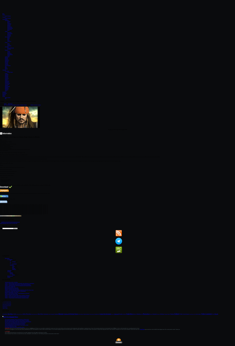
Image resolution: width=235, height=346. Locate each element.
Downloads (13, 104)
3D (10, 262)
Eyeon (6, 42)
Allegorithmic (10, 54)
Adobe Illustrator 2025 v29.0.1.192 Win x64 (8, 223)
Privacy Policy (8, 97)
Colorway (9, 41)
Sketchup (7, 61)
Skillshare (7, 88)
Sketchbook (9, 26)
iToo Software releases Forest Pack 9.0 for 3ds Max (15, 323)
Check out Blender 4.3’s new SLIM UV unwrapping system (16, 324)
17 (6, 304)
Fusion (8, 44)
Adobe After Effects (19, 314)
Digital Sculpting (91, 314)
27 (10, 305)
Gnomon (6, 77)
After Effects (40, 314)
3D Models (4, 93)
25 (8, 305)
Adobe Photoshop (26, 314)
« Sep (3, 308)
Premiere (9, 34)
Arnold (8, 52)
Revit (8, 30)
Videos (25, 104)
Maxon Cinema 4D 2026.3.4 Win (11, 294)
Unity (181, 314)
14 (3, 304)
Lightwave (7, 60)
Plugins (6, 50)
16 (5, 304)
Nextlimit (7, 46)
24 (6, 305)
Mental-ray (9, 53)
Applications (4, 19)
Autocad (9, 24)
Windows (14, 269)
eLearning (96, 314)
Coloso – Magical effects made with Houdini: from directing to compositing (19, 283)
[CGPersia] (10, 216)
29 (4, 306)
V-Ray (8, 51)
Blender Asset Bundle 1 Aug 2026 (11, 292)
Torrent (8, 277)
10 (6, 302)
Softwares (12, 264)
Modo (8, 38)
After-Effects (9, 33)
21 (3, 305)
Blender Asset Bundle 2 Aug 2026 (11, 287)
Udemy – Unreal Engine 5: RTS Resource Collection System (17, 297)
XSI (5, 66)
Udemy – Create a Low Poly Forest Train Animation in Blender (17, 295)
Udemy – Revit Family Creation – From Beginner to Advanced (17, 293)
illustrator (9, 35)
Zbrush (6, 68)
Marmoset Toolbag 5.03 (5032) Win (12, 288)
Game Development (105, 314)
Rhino (6, 67)
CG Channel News (12, 317)
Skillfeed (6, 87)
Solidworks (9, 29)
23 (5, 305)
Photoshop (9, 32)
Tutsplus (6, 89)
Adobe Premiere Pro (34, 314)
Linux (13, 266)
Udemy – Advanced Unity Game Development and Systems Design (18, 285)
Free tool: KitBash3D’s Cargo (10, 326)
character (36, 104)
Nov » (6, 308)
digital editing (80, 314)
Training (172, 314)
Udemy (6, 79)
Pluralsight (7, 71)
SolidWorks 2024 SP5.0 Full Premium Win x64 (10, 222)
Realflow (9, 49)
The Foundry (7, 36)
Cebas (8, 55)
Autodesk (7, 20)
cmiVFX (6, 75)
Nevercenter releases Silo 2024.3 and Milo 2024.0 (14, 327)
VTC (6, 90)
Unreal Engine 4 (191, 314)
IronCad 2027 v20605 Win (10, 286)
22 (4, 305)
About (3, 96)
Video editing (198, 314)
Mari (8, 39)
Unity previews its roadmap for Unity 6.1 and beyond (15, 322)
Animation (46, 314)
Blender (6, 57)
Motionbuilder (10, 28)
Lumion (6, 63)
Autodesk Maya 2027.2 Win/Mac (11, 282)
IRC (6, 98)
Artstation (52, 314)
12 (9, 302)
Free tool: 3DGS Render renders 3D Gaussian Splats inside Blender (18, 321)
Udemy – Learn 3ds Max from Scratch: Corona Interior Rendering (18, 284)
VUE (8, 43)
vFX (195, 314)
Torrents (4, 17)
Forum (3, 14)
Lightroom (124, 314)
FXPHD (6, 76)
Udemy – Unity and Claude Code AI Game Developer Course (17, 296)
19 (9, 304)
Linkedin (6, 74)
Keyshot (6, 62)
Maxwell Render (10, 47)
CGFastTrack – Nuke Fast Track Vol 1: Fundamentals (15, 291)
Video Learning (206, 314)
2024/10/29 (10, 103)
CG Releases (8, 104)
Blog (3, 13)
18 (8, 304)
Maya (8, 22)
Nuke (8, 40)
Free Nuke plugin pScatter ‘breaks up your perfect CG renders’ (17, 320)
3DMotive (7, 82)
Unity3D (6, 64)
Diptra (5, 103)
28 (3, 306)
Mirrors (135, 314)
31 (6, 306)
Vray (213, 314)
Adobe (6, 31)
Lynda (6, 73)
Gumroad (7, 78)
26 (9, 305)
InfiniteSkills (7, 86)
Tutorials (4, 69)
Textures (4, 91)
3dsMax (8, 21)
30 (5, 306)
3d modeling (4, 314)
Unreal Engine (8, 65)
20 (10, 304)
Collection (9, 270)
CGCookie (7, 84)
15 (4, 304)
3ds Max (10, 314)
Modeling (139, 314)
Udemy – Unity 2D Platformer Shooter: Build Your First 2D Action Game (19, 290)
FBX (98, 314)
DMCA (3, 95)
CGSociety (7, 80)
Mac (13, 267)
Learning (18, 104)
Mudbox (9, 25)
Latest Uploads (8, 18)
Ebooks (11, 272)
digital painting (86, 314)
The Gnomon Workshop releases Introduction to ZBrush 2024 (17, 319)
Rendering (158, 314)
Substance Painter (167, 314)
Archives (4, 94)
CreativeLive (7, 83)
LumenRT (9, 45)
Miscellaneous (10, 276)
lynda (128, 314)
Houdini (6, 58)
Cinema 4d (7, 56)
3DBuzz (6, 85)
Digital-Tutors (10, 72)
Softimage (9, 23)
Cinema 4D (67, 314)
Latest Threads (8, 15)
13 (10, 302)
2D (4, 104)
